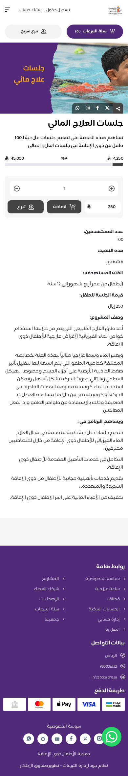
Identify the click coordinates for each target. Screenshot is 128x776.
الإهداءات (49, 599)
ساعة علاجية (107, 589)
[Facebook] (71, 739)
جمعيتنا (52, 619)
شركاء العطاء (47, 589)
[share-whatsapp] (77, 108)
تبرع (21, 207)
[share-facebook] (97, 108)
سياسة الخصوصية (102, 579)
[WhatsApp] (29, 739)
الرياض (111, 655)
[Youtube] (57, 739)
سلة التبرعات (47, 609)
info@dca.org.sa (104, 677)
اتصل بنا (112, 629)
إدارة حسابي (109, 619)
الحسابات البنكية (104, 609)
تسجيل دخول (58, 10)
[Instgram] (99, 739)
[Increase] (112, 189)
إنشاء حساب (30, 10)
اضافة (59, 207)
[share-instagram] (87, 108)
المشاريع (51, 579)
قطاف (114, 599)
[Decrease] (17, 189)
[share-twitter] (107, 108)
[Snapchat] (43, 739)
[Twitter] (85, 739)
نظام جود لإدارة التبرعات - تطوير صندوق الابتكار (64, 765)
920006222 (108, 666)
